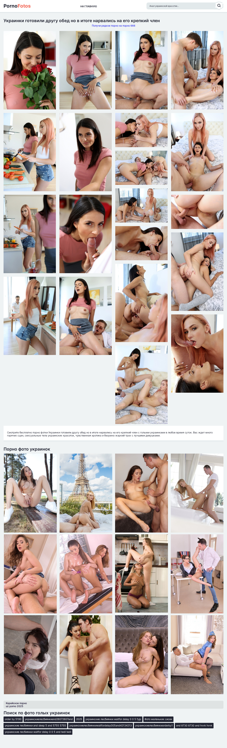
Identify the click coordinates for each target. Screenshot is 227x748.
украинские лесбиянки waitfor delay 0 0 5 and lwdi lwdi (38, 731)
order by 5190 (13, 719)
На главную (88, 6)
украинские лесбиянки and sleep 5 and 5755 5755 (35, 725)
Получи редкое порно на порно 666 (113, 25)
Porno (17, 6)
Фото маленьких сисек (158, 719)
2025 (79, 719)
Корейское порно (16, 703)
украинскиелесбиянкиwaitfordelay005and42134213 (100, 725)
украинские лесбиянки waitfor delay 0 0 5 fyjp (113, 719)
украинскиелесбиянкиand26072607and (49, 719)
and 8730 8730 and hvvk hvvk (194, 725)
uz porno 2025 (14, 706)
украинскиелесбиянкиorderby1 (154, 725)
